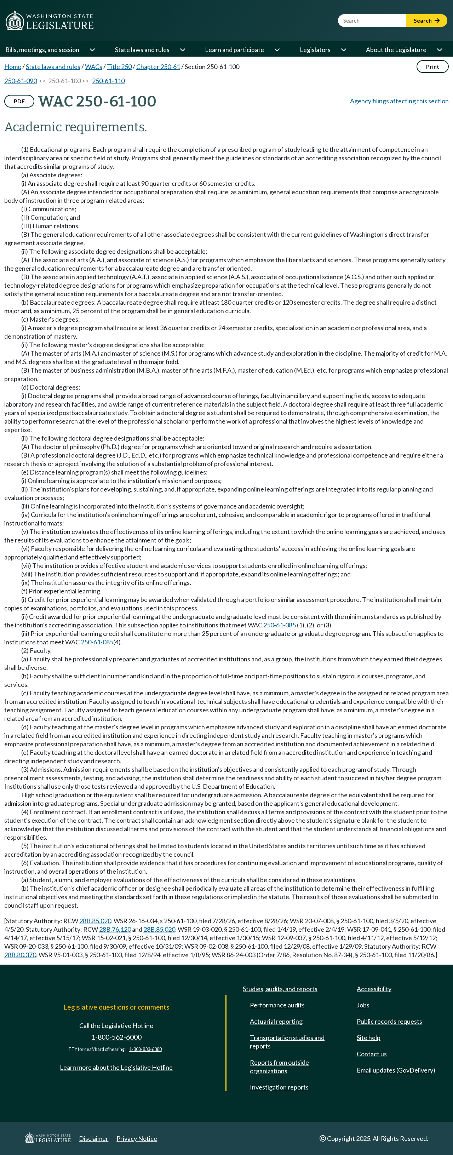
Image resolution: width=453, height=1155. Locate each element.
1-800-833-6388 (145, 1049)
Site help (368, 1037)
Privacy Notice (136, 1138)
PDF (19, 101)
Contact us (372, 1054)
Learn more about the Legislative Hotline (116, 1067)
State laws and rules (142, 49)
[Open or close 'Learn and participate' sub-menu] (276, 49)
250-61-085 (279, 625)
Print (432, 66)
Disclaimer (93, 1138)
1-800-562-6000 (116, 1037)
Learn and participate (234, 49)
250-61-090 (20, 81)
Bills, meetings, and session (42, 49)
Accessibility (374, 989)
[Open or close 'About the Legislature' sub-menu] (439, 49)
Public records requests (389, 1021)
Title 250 (119, 66)
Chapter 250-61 (158, 66)
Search (423, 20)
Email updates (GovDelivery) (396, 1070)
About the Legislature (396, 49)
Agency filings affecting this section (399, 101)
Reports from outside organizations (279, 1066)
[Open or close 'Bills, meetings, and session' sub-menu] (92, 49)
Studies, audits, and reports (280, 989)
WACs (93, 66)
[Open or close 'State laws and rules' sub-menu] (182, 49)
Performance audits (277, 1005)
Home (12, 66)
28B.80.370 (20, 955)
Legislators (315, 49)
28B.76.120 (115, 929)
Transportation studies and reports (287, 1042)
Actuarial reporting (276, 1021)
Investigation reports (279, 1087)
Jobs (363, 1005)
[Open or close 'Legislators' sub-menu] (343, 49)
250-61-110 (108, 81)
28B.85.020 (95, 921)
